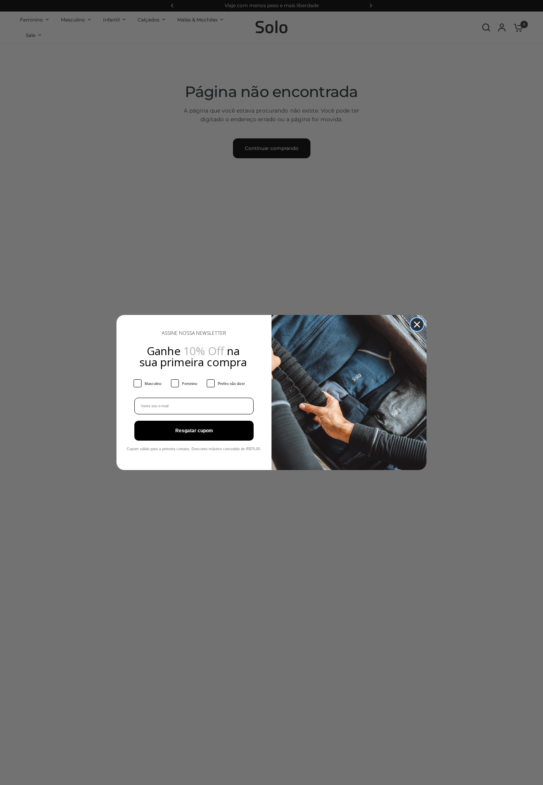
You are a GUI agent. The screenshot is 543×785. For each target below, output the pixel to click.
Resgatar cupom (194, 430)
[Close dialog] (417, 324)
